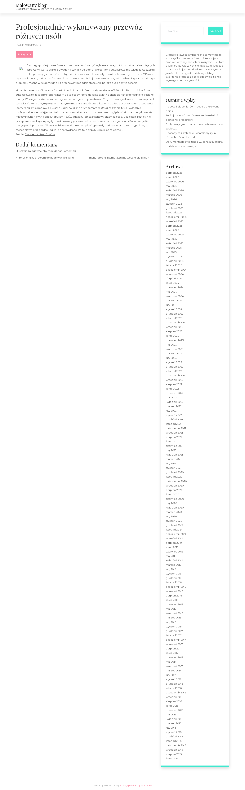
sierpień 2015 (174, 754)
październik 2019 (176, 534)
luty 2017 (171, 675)
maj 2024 (171, 291)
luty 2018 (171, 622)
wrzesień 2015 (174, 749)
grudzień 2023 (175, 313)
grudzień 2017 (174, 631)
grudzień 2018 (174, 578)
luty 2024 (171, 304)
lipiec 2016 (172, 705)
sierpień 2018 (174, 595)
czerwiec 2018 (174, 604)
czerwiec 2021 (174, 445)
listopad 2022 (174, 371)
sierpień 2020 (174, 490)
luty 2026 (171, 199)
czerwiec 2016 (174, 710)
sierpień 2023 (174, 331)
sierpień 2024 (174, 278)
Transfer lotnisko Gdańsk (40, 134)
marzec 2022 (174, 406)
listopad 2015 (173, 741)
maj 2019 (171, 556)
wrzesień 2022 (174, 379)
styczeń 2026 (174, 203)
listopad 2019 (174, 529)
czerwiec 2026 (175, 181)
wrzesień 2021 (174, 432)
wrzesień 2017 (174, 644)
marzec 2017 (173, 670)
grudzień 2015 (174, 736)
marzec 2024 (174, 300)
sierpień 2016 (174, 701)
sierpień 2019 (174, 542)
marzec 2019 (173, 564)
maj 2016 (171, 714)
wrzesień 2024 (175, 274)
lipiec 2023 (172, 335)
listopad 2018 (174, 582)
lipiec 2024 (172, 283)
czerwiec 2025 (175, 234)
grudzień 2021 (174, 419)
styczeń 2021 (173, 467)
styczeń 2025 (174, 256)
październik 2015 (176, 745)
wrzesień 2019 (174, 538)
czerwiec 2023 (175, 340)
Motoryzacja (24, 54)
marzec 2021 (173, 459)
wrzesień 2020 (175, 485)
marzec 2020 (174, 512)
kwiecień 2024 (175, 296)
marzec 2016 (173, 723)
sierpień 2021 (174, 437)
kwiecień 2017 (174, 666)
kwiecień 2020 (175, 507)
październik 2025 (176, 217)
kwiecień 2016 (174, 719)
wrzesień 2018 (174, 591)
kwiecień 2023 (175, 349)
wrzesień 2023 (175, 326)
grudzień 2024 (175, 261)
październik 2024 (176, 269)
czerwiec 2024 (175, 287)
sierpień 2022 (174, 384)
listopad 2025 (174, 212)
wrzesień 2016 (174, 697)
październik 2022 (176, 375)
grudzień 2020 (175, 472)
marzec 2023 (174, 353)
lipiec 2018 (172, 600)
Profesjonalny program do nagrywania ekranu (45, 157)
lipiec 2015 (172, 758)
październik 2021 (176, 428)
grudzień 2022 (174, 366)
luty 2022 (171, 410)
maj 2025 (171, 239)
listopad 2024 (174, 265)
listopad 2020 (174, 476)
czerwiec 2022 (175, 393)
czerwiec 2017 (174, 657)
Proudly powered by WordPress (135, 785)
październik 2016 (176, 692)
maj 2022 (171, 397)
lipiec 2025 (172, 230)
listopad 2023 (174, 318)
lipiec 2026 (172, 177)
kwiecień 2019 (174, 560)
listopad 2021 (173, 423)
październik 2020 (176, 481)
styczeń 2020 (174, 520)
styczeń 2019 (173, 573)
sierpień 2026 (174, 172)
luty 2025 (171, 252)
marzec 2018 (173, 617)
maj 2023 (171, 344)
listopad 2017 (173, 635)
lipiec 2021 (172, 441)
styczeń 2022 (174, 415)
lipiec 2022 (172, 388)
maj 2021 (171, 450)
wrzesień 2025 (174, 221)
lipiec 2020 (172, 494)
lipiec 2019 (172, 547)
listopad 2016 (174, 688)
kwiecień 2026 (175, 190)
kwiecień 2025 (174, 243)
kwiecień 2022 (174, 401)
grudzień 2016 (174, 683)
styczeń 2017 (173, 679)
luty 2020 (171, 516)
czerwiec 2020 (175, 498)
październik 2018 (176, 586)
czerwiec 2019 (174, 551)
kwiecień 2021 (174, 454)
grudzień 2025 (174, 208)
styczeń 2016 (173, 732)
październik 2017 (176, 639)
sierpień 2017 (174, 648)
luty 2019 (171, 569)
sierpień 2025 (174, 225)
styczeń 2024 (174, 309)
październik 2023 (176, 322)
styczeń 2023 (174, 362)
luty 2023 (171, 357)
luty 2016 (171, 727)
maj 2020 (171, 503)
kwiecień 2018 (174, 613)
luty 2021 (171, 463)
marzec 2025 (174, 247)
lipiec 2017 (172, 653)
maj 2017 (171, 661)
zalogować (35, 151)
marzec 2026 (174, 194)
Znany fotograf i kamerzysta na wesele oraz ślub (117, 157)
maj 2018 (171, 608)
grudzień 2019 (174, 525)
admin (21, 45)
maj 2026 (171, 186)
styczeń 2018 (174, 626)
